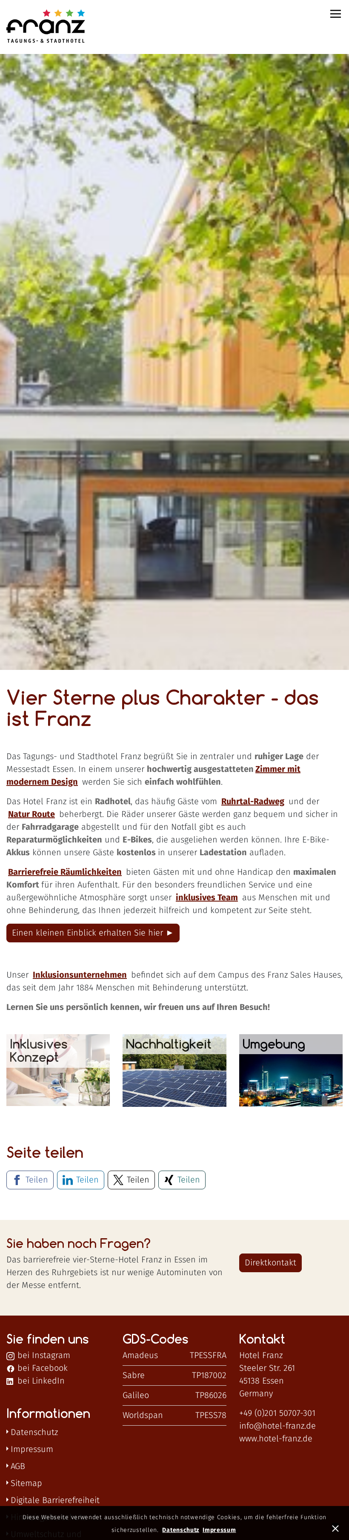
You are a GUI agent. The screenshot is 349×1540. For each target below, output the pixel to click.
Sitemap (26, 1483)
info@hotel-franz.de (277, 1426)
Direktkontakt (270, 1263)
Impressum (32, 1449)
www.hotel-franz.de (275, 1439)
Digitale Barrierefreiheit (55, 1500)
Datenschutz (34, 1432)
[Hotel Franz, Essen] (38, 27)
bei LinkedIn (40, 1381)
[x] (336, 1527)
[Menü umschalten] (336, 14)
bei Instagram (42, 1355)
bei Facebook (41, 1368)
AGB (18, 1466)
